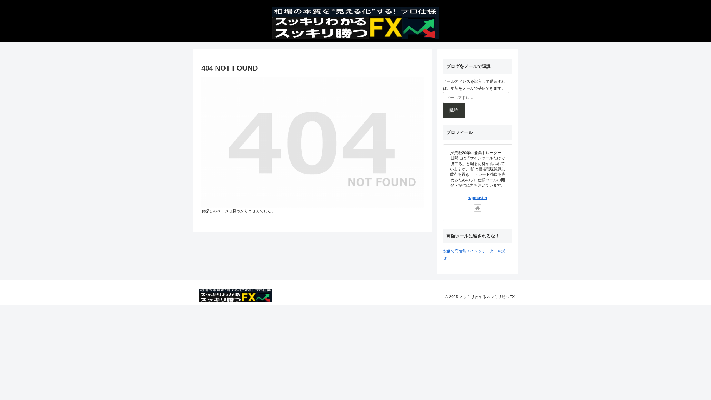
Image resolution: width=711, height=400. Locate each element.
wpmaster (477, 197)
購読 (453, 110)
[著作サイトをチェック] (477, 208)
